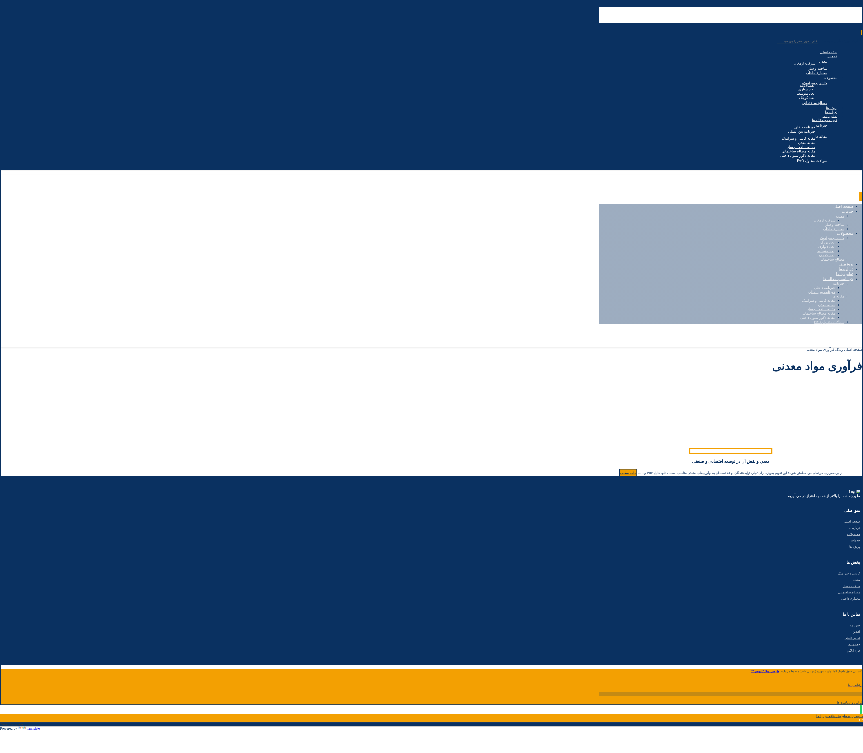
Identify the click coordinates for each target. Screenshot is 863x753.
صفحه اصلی (852, 521)
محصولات (853, 534)
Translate (33, 728)
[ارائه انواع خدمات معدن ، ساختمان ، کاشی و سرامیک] (830, 21)
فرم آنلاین (853, 650)
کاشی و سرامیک (849, 573)
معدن (856, 579)
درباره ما (854, 528)
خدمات (855, 540)
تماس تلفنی (852, 638)
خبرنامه (855, 625)
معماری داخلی (850, 598)
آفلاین (856, 631)
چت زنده (854, 644)
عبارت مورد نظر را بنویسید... (840, 41)
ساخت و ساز (851, 586)
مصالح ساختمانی (849, 592)
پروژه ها (854, 546)
